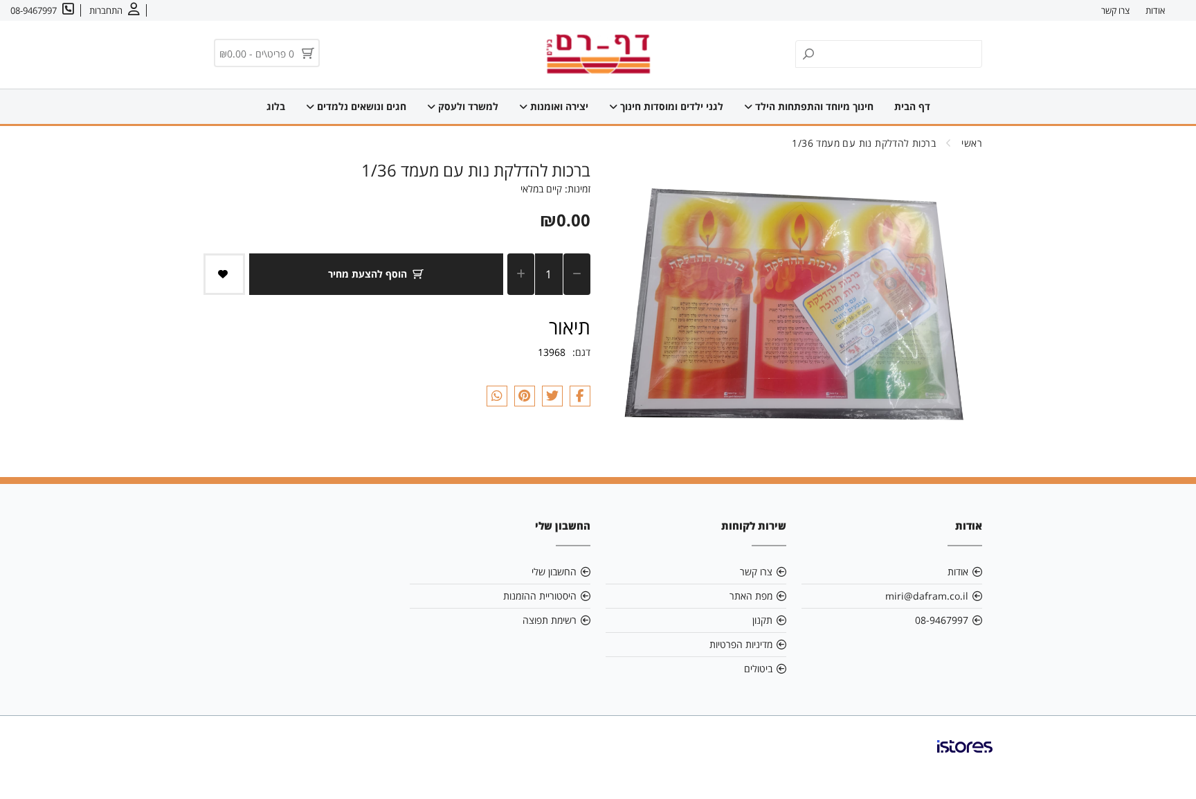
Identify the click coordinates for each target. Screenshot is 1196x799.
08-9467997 (941, 620)
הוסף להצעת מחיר (367, 273)
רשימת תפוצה (550, 620)
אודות (1155, 10)
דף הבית (912, 106)
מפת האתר (751, 595)
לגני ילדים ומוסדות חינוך (670, 106)
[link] (965, 757)
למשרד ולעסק (466, 106)
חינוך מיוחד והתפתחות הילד (812, 106)
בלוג (275, 106)
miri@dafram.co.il (926, 595)
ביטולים (758, 668)
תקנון (762, 620)
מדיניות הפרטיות (740, 644)
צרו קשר (1115, 10)
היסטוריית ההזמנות (540, 595)
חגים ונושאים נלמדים (360, 106)
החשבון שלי (554, 571)
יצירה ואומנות (557, 106)
